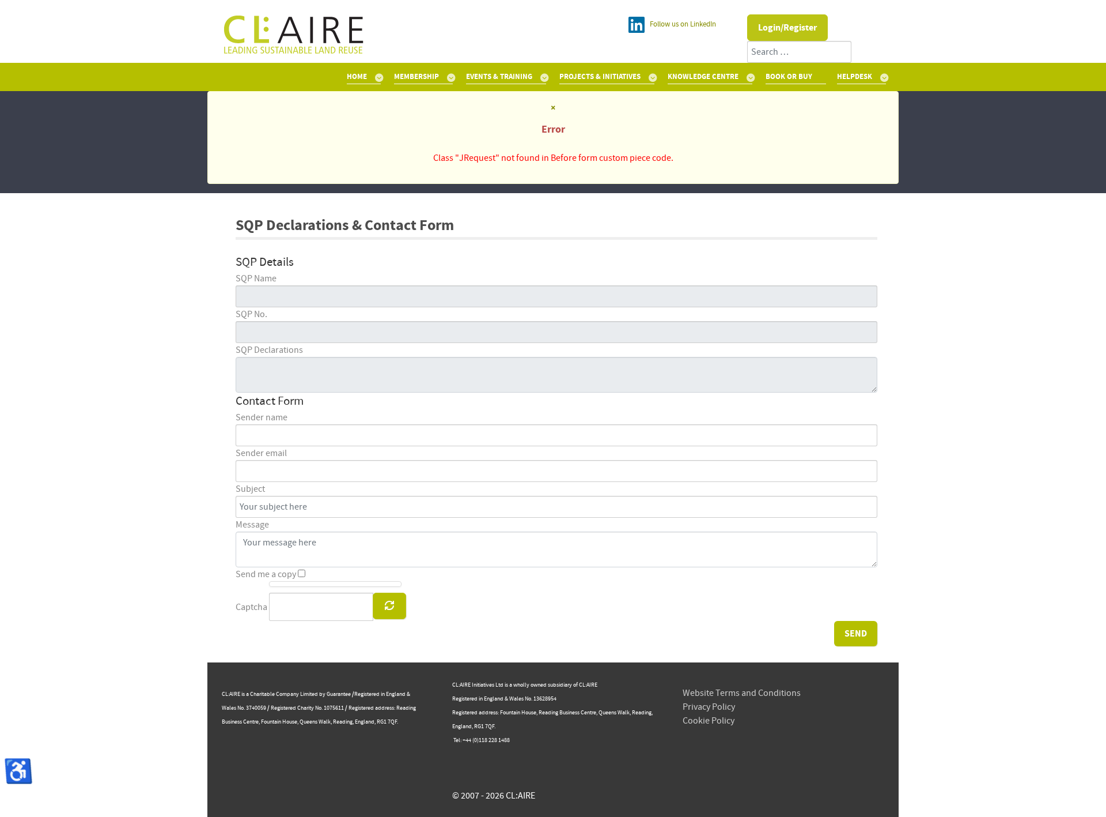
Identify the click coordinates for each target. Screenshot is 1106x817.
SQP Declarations (269, 350)
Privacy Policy (709, 707)
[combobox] (799, 52)
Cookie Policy (708, 721)
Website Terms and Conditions (742, 693)
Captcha (251, 607)
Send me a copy (266, 574)
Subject (250, 489)
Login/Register (787, 27)
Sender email (261, 453)
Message (252, 524)
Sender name (261, 417)
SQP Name (256, 278)
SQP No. (251, 314)
